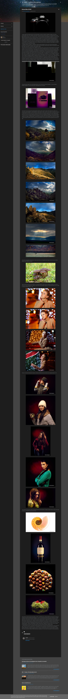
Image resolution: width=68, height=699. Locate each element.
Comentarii (4, 37)
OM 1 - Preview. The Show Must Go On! (29, 672)
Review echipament (27, 633)
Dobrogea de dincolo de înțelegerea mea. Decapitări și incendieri (34, 661)
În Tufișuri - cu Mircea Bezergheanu (31, 2)
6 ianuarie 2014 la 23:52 (31, 637)
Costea (27, 637)
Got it (56, 696)
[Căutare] (60, 2)
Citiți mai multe (56, 669)
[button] (58, 9)
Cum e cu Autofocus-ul (26, 682)
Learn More (52, 696)
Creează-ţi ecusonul (3, 34)
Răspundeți (28, 640)
